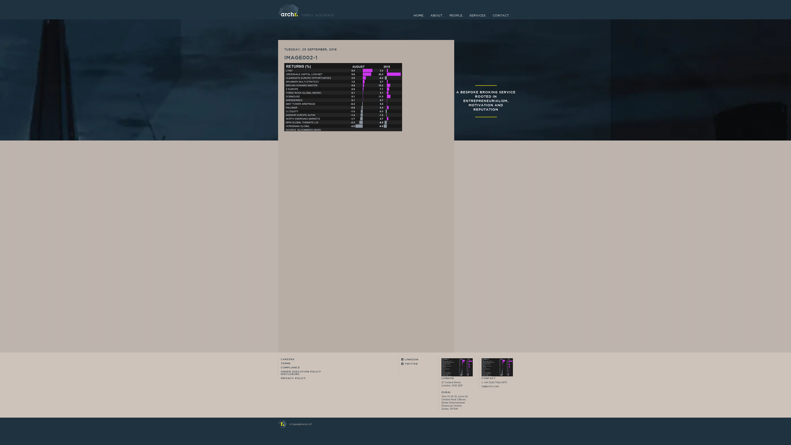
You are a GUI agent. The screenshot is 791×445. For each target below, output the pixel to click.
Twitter (411, 364)
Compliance (290, 368)
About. (437, 15)
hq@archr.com (490, 386)
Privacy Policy (293, 378)
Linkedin (411, 359)
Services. (478, 15)
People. (456, 15)
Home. (419, 15)
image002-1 (301, 58)
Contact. (501, 15)
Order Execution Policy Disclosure (301, 373)
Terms (286, 363)
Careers (288, 359)
